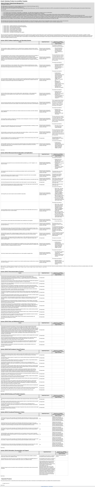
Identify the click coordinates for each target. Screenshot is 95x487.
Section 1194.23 (6, 27)
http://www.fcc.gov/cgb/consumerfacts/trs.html (47, 468)
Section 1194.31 (6, 31)
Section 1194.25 (6, 29)
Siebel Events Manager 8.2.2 (19, 7)
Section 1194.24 (6, 28)
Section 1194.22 (6, 26)
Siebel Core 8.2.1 (6, 483)
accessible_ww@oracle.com (57, 21)
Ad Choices (51, 486)
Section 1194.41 (6, 32)
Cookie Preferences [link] (44, 486)
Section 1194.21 (6, 25)
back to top (2, 268)
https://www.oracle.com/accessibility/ (42, 21)
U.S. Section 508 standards (33, 20)
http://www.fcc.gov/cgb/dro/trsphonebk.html (47, 470)
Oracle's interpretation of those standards (49, 20)
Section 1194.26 (6, 30)
